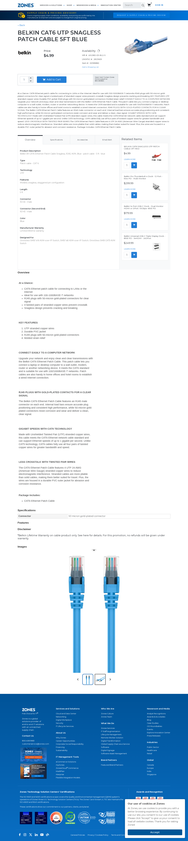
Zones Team (106, 717)
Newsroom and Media (158, 708)
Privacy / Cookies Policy (98, 835)
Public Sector (153, 747)
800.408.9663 (28, 741)
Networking (61, 717)
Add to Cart (53, 79)
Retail (149, 753)
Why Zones (61, 738)
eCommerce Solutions (66, 762)
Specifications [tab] (56, 140)
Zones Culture (107, 714)
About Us (61, 733)
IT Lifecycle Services (65, 726)
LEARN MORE (130, 159)
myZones (60, 765)
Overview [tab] (30, 139)
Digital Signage (108, 750)
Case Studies (152, 723)
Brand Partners (109, 760)
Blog (149, 720)
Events (150, 729)
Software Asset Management (114, 753)
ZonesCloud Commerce (67, 768)
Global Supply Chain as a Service (115, 744)
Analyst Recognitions (156, 714)
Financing (60, 747)
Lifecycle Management (111, 735)
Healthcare (152, 750)
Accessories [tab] (82, 140)
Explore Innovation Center (158, 733)
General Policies (78, 835)
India (149, 771)
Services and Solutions (68, 708)
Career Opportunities (65, 741)
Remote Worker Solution (112, 738)
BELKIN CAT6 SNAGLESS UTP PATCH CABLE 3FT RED (142, 147)
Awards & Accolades (156, 717)
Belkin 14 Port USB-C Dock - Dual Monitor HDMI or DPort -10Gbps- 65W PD (143, 207)
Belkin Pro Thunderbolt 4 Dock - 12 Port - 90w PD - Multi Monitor (143, 177)
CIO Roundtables (154, 726)
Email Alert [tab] (107, 140)
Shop (70, 5)
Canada (150, 765)
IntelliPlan (60, 771)
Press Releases (153, 736)
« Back (21, 25)
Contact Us (28, 736)
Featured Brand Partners (112, 765)
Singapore (151, 774)
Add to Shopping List (90, 67)
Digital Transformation (110, 741)
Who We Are (107, 708)
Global (150, 760)
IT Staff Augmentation (110, 731)
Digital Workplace (64, 720)
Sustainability (61, 750)
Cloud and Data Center (66, 714)
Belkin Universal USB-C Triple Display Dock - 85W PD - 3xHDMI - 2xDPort (144, 237)
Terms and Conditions (120, 835)
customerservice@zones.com (33, 744)
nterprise (60, 774)
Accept (155, 832)
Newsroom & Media (87, 5)
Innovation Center (111, 5)
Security (59, 723)
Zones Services (108, 728)
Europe (150, 768)
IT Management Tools (67, 757)
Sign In (159, 5)
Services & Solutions (51, 5)
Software (105, 747)
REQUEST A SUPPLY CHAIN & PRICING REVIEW (141, 15)
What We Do (107, 723)
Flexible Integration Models (68, 778)
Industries (152, 742)
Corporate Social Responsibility (70, 744)
